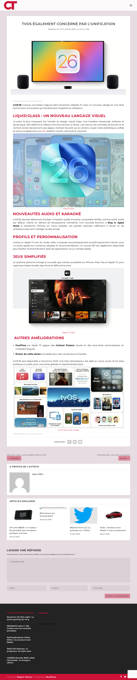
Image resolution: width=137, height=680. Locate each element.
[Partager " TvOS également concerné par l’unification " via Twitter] (74, 442)
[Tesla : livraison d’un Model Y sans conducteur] (113, 515)
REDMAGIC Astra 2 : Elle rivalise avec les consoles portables (19, 628)
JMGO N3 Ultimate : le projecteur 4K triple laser (19, 650)
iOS (44, 131)
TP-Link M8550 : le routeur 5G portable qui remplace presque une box (23, 530)
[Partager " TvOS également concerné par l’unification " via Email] (80, 442)
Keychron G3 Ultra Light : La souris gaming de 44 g (20, 618)
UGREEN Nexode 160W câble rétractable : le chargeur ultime (21, 660)
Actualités (81, 29)
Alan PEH (60, 29)
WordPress (51, 677)
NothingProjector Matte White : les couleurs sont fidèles (19, 639)
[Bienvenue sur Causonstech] (53, 508)
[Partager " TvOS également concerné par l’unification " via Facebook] (69, 442)
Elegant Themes (24, 677)
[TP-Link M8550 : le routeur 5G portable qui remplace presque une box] (23, 515)
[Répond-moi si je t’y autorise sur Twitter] (83, 515)
